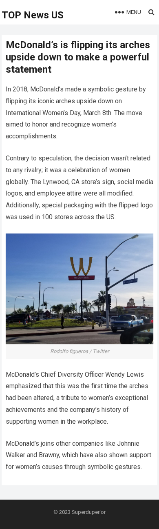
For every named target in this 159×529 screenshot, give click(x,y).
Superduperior (89, 512)
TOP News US (33, 15)
